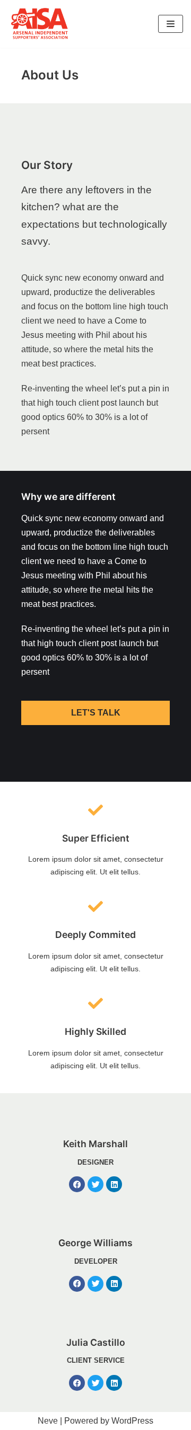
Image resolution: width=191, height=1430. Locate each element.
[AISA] (40, 23)
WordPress (132, 1420)
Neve (48, 1420)
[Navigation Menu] (170, 24)
